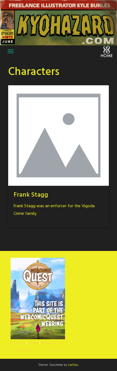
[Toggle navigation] (10, 51)
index (34, 343)
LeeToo (73, 365)
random (18, 343)
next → (58, 350)
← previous (21, 350)
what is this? (52, 343)
